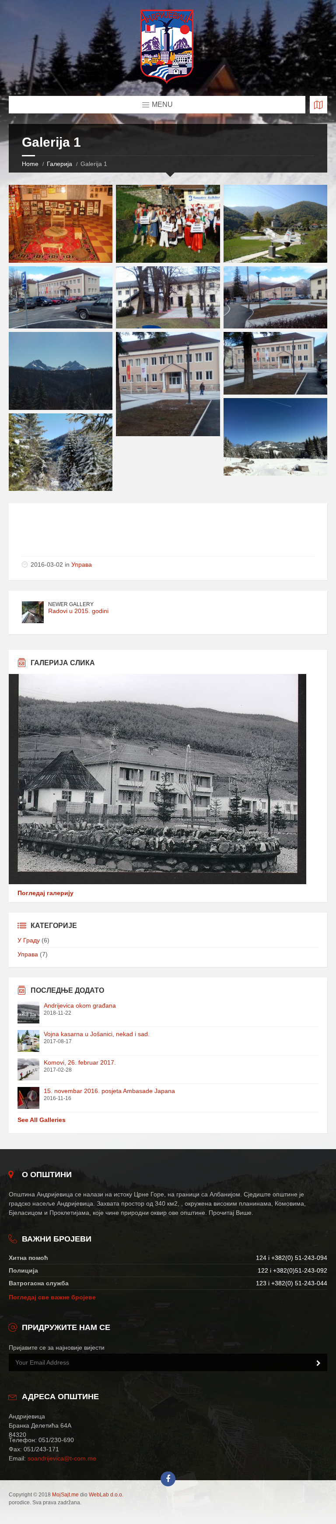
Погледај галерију (46, 892)
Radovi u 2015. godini (78, 610)
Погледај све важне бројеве (52, 1297)
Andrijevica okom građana (80, 1005)
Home (30, 163)
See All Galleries (42, 1119)
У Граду (29, 940)
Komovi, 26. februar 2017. (80, 1062)
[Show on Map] (318, 104)
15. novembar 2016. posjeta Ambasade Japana (109, 1090)
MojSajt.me (65, 1495)
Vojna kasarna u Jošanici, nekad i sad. (97, 1033)
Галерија (59, 163)
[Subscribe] (318, 1363)
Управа (81, 564)
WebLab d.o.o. (106, 1495)
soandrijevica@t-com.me (62, 1458)
